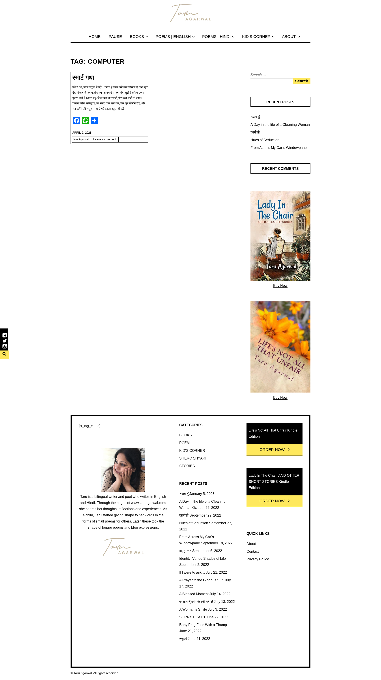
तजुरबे (183, 639)
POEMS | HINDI (216, 36)
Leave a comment (104, 139)
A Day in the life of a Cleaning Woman (280, 124)
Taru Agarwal (80, 139)
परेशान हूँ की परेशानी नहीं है (196, 602)
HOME (95, 36)
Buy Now (280, 285)
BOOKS (137, 36)
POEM (184, 443)
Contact (253, 551)
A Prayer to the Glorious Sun (201, 580)
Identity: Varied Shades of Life (202, 558)
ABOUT (289, 36)
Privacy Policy (258, 559)
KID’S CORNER (256, 36)
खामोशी (255, 132)
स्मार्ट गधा (83, 77)
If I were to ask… (192, 572)
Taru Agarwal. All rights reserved (96, 673)
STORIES (187, 466)
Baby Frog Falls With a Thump (203, 625)
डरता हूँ (255, 117)
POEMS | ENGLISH (173, 36)
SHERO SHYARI (192, 458)
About (251, 544)
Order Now (272, 449)
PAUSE (115, 36)
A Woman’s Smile (193, 609)
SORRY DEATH (192, 617)
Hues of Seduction (264, 140)
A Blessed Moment (194, 594)
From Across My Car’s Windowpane (278, 148)
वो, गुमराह (185, 551)
